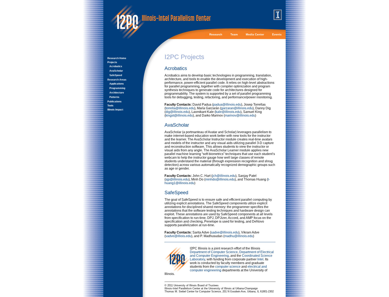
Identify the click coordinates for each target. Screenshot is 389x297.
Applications (116, 83)
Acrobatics (115, 66)
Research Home (116, 58)
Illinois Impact (115, 109)
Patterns (114, 97)
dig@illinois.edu (177, 111)
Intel (260, 259)
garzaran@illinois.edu (237, 108)
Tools (110, 105)
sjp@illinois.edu (177, 179)
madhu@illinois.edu (238, 236)
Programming (117, 88)
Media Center (255, 34)
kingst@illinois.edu (179, 115)
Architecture (116, 92)
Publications (114, 101)
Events (277, 34)
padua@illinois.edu (227, 104)
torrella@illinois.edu (180, 108)
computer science (227, 266)
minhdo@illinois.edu (220, 179)
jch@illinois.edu (223, 175)
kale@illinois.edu (228, 111)
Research (215, 34)
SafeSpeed (115, 75)
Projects (112, 62)
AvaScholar (116, 70)
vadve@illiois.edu (178, 236)
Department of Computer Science (214, 252)
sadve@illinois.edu (224, 232)
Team (234, 34)
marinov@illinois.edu (240, 115)
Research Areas (116, 79)
